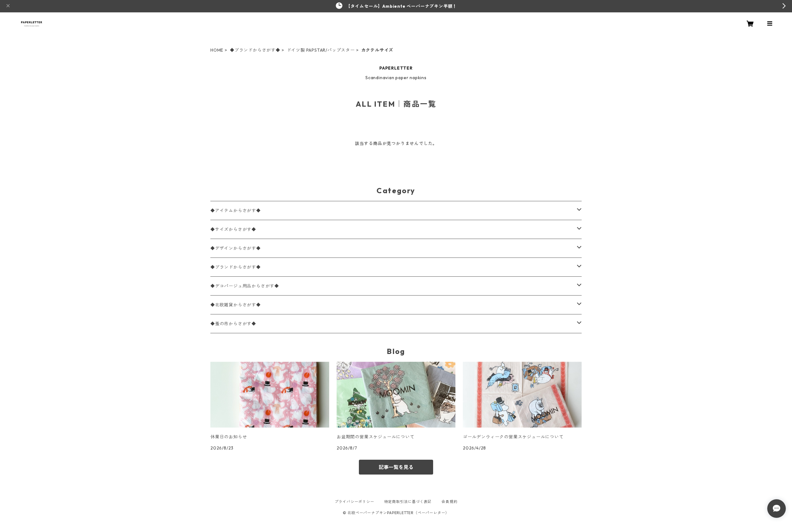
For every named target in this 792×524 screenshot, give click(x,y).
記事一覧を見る (396, 467)
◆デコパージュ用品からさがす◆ (244, 286)
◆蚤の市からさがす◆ (233, 323)
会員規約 (449, 501)
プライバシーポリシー (354, 501)
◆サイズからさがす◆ (233, 229)
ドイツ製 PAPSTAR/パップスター (321, 50)
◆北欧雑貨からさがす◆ (235, 305)
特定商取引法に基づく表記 (408, 501)
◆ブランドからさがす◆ (255, 50)
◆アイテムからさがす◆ (235, 210)
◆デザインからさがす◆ (235, 248)
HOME (216, 50)
